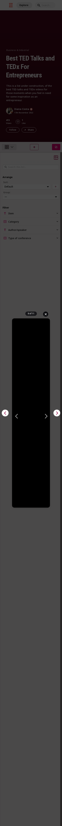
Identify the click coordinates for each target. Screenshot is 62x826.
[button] (31, 416)
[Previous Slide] (16, 416)
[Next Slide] (46, 416)
